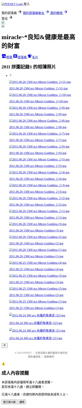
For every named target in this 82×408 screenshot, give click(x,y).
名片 (35, 57)
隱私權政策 (34, 356)
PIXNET (27, 352)
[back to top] (5, 345)
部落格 (22, 57)
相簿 (9, 57)
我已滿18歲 (9, 402)
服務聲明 (49, 356)
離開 (21, 402)
